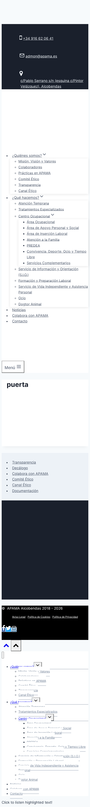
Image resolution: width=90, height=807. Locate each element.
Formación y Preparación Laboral (44, 280)
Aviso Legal (19, 616)
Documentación (25, 491)
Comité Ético (28, 179)
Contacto (19, 321)
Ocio (22, 298)
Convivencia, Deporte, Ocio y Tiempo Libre (56, 254)
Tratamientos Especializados (41, 209)
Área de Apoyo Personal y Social (53, 228)
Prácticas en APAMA (34, 173)
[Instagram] (14, 629)
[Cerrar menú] (3, 655)
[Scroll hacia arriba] (6, 646)
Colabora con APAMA (30, 315)
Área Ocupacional (41, 222)
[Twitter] (8, 629)
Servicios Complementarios (48, 263)
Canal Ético (27, 191)
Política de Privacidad (65, 616)
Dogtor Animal (29, 304)
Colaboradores (30, 167)
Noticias (19, 310)
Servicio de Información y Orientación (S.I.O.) (48, 272)
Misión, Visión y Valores (37, 161)
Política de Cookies (39, 616)
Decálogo (20, 468)
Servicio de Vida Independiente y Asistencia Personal (53, 289)
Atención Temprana (33, 203)
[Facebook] (3, 629)
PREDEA (33, 245)
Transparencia (29, 185)
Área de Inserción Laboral (47, 233)
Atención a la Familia (43, 239)
